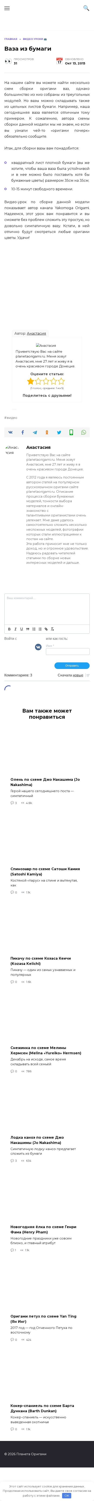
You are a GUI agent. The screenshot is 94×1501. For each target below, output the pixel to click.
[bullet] (40, 629)
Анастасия (36, 333)
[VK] (38, 647)
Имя (50, 645)
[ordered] (34, 629)
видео (12, 418)
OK (66, 1495)
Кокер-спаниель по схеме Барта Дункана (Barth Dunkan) (42, 1408)
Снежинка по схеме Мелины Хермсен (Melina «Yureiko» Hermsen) (45, 1050)
